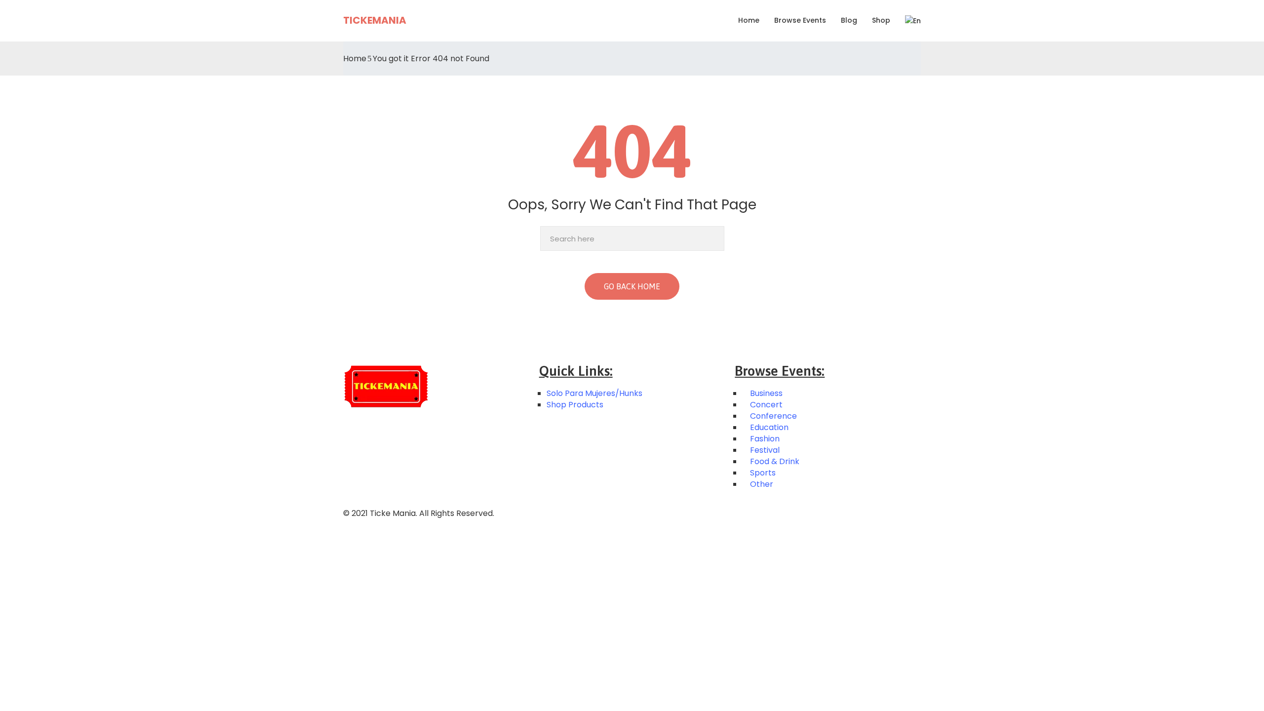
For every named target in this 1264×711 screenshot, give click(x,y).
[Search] (714, 238)
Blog (849, 20)
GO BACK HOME (632, 286)
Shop (881, 20)
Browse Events (800, 20)
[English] (909, 20)
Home (748, 20)
